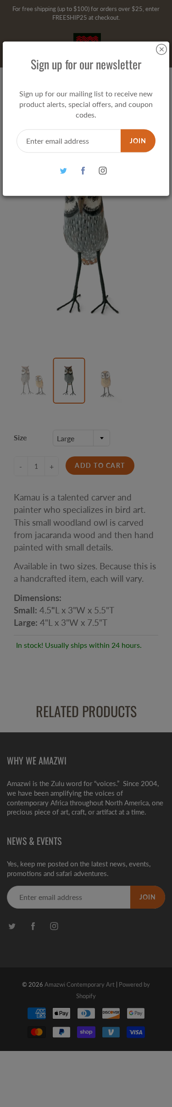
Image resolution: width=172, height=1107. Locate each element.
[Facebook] (83, 171)
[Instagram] (102, 171)
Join (138, 140)
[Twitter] (63, 171)
